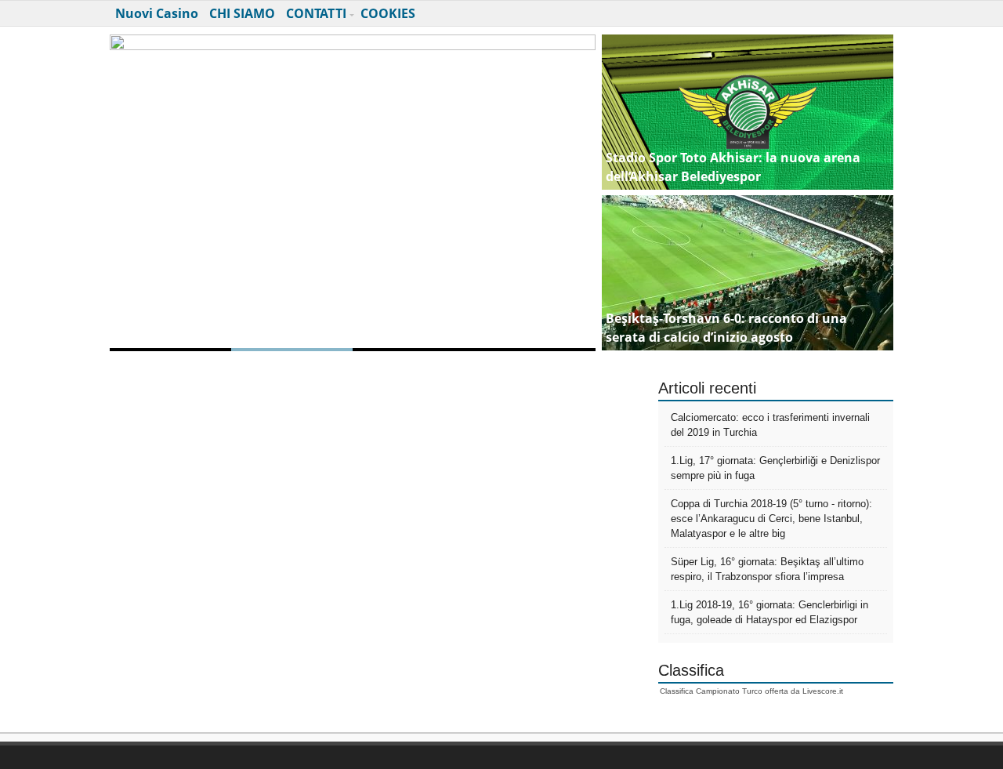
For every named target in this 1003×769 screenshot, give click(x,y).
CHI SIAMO (242, 13)
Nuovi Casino (156, 13)
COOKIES (387, 13)
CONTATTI (316, 13)
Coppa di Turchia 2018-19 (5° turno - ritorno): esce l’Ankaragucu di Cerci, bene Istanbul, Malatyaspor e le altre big (771, 518)
